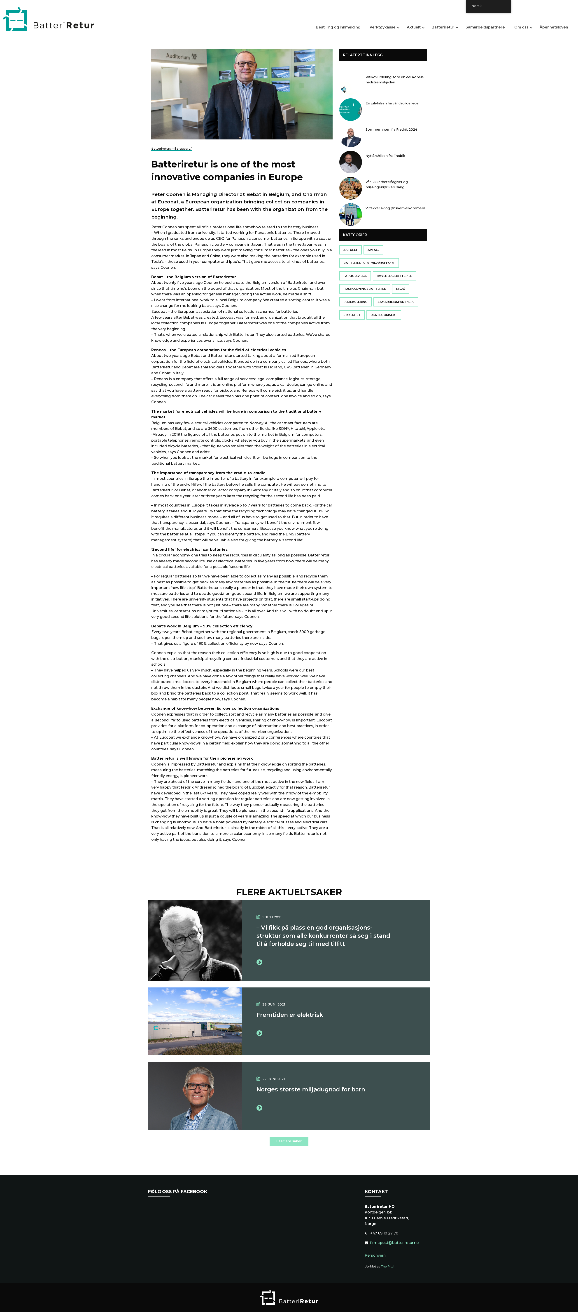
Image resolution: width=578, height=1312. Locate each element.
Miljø (400, 289)
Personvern (375, 1255)
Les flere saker (289, 1141)
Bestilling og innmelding (338, 27)
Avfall (373, 250)
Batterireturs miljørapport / (171, 148)
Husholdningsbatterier (364, 289)
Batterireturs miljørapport (369, 262)
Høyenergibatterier (394, 276)
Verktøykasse (383, 27)
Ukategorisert (384, 315)
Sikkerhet (352, 315)
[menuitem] (340, 28)
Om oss (521, 27)
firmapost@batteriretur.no (394, 1243)
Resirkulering (355, 302)
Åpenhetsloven (554, 27)
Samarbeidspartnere (485, 27)
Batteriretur (443, 27)
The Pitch (388, 1266)
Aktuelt (414, 27)
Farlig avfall (355, 276)
